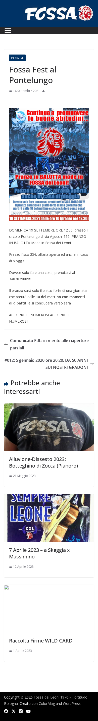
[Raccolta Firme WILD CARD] (49, 588)
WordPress (72, 703)
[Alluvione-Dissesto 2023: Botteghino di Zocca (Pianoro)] (49, 407)
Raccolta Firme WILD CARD (41, 640)
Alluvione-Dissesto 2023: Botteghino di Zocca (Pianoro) (43, 462)
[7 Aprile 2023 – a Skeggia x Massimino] (49, 498)
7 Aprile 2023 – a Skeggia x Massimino (39, 553)
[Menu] (8, 30)
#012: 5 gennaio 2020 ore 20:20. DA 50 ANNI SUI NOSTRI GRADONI (46, 363)
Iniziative (17, 58)
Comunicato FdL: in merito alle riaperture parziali (49, 344)
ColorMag (47, 703)
